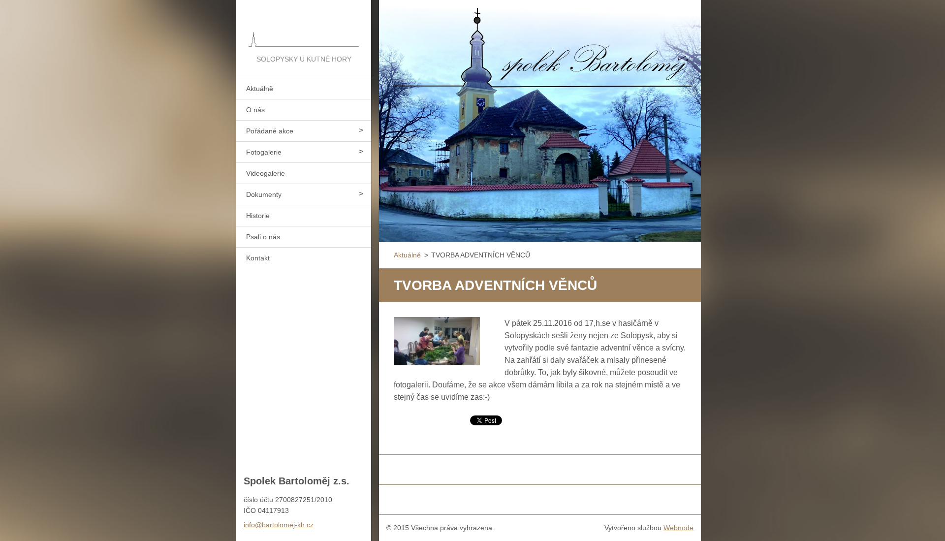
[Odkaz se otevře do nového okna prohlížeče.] (437, 341)
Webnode (678, 528)
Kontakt (258, 258)
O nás (255, 110)
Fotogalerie (264, 152)
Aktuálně (259, 89)
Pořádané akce (269, 131)
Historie (258, 216)
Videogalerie (265, 173)
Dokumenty (264, 194)
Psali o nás (263, 237)
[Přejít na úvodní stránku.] (303, 26)
